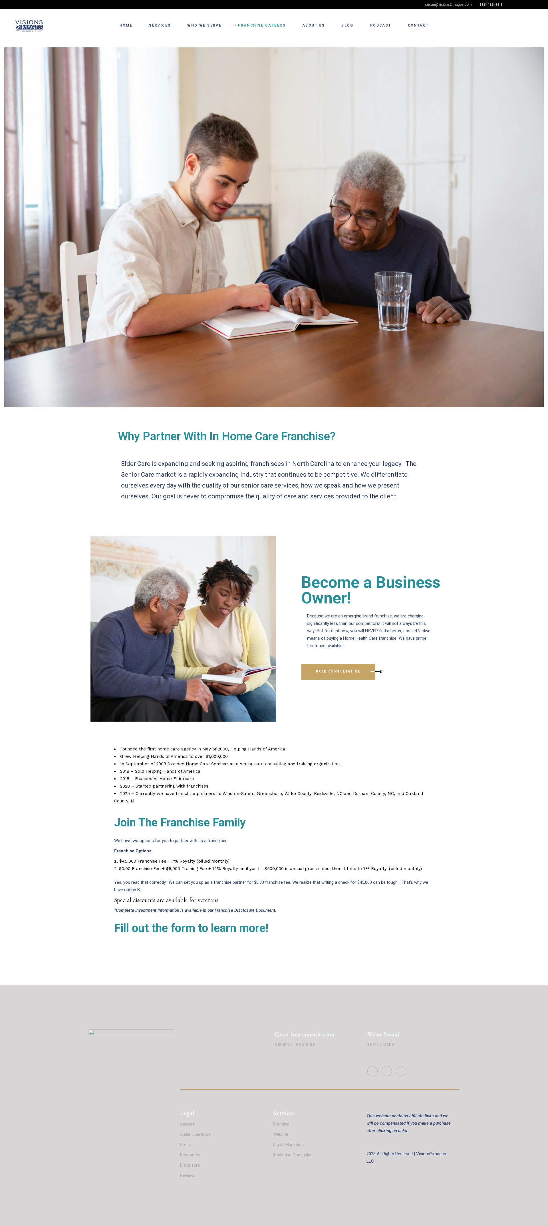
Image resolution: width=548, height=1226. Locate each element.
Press (185, 1144)
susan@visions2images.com (448, 5)
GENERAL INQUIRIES (295, 1044)
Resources (190, 1154)
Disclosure (190, 1165)
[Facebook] (514, 5)
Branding (281, 1124)
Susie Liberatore (195, 1134)
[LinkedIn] (531, 5)
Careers (187, 1124)
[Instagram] (522, 5)
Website (280, 1134)
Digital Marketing (288, 1144)
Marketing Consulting (293, 1154)
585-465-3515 (492, 5)
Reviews (188, 1175)
